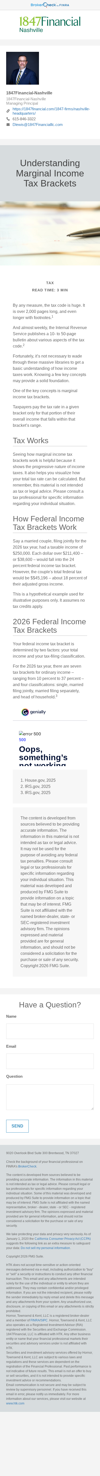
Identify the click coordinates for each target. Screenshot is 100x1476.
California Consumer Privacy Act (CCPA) (63, 1239)
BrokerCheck (27, 1166)
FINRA (35, 1320)
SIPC (44, 1320)
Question (14, 1076)
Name (11, 1016)
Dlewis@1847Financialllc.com (38, 124)
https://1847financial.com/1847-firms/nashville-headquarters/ (51, 111)
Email (11, 1046)
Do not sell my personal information (45, 1248)
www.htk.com (15, 1403)
